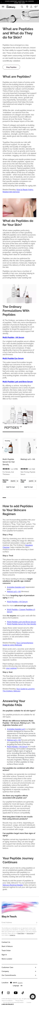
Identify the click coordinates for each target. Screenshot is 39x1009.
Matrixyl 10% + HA (28, 459)
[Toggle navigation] (3, 6)
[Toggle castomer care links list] (35, 967)
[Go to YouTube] (16, 992)
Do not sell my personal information (13, 1002)
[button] (33, 997)
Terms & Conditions (7, 1000)
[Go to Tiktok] (23, 992)
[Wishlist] (16, 439)
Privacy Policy (20, 933)
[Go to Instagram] (8, 992)
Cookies (29, 1002)
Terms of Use (30, 933)
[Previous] (1, 2)
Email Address (7, 922)
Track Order (6, 951)
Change (20, 982)
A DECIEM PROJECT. (8, 1004)
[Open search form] (22, 6)
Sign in (4, 955)
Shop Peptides (11, 67)
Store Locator (7, 959)
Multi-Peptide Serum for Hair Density (9, 462)
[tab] (13, 428)
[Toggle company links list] (35, 971)
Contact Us (12, 935)
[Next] (37, 2)
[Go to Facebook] (2, 992)
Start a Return (7, 946)
